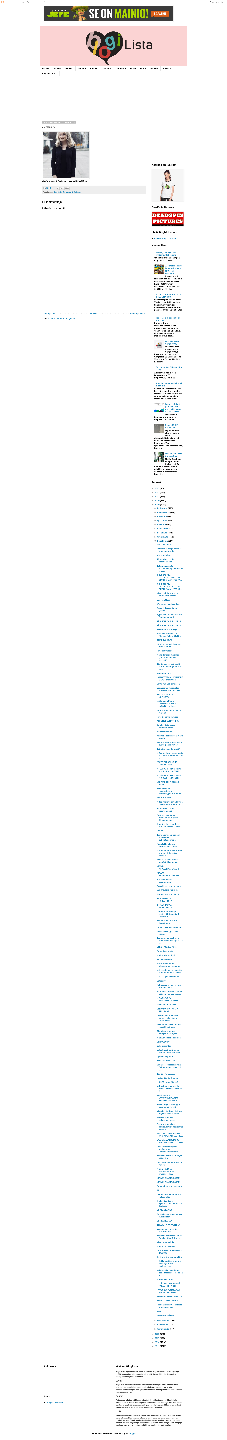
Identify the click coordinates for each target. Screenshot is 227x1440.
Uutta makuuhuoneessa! (168, 683)
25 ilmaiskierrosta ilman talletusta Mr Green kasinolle (173, 269)
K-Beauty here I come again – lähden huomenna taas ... (170, 755)
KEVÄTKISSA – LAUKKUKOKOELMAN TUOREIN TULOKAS (168, 1098)
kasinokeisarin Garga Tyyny (172, 342)
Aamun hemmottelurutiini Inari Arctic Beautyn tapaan (169, 853)
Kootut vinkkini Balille (167, 1300)
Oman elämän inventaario (169, 1186)
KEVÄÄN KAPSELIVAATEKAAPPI (168, 867)
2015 (157, 1346)
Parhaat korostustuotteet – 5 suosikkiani (169, 1305)
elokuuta (161, 524)
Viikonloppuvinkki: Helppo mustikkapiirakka (169, 1025)
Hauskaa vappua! (165, 544)
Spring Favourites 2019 (168, 894)
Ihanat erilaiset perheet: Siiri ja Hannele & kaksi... (169, 825)
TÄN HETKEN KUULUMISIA (169, 621)
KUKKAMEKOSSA (164, 959)
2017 (157, 1338)
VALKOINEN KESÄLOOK (167, 890)
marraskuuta (163, 512)
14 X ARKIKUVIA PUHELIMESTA (164, 899)
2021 (157, 496)
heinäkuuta (163, 528)
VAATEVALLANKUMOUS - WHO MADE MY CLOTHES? (170, 1134)
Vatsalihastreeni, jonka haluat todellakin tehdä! (169, 1051)
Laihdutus (108, 68)
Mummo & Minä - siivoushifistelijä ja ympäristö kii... (167, 1171)
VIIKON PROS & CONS (167, 947)
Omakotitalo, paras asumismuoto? (166, 726)
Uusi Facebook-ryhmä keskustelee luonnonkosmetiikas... (168, 1149)
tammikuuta (163, 1328)
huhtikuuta (162, 540)
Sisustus (154, 68)
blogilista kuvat (49, 73)
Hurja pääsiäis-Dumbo (167, 1078)
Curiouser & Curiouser (72, 192)
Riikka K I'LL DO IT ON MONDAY (173, 454)
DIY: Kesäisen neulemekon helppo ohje (169, 1195)
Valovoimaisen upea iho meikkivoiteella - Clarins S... (169, 1088)
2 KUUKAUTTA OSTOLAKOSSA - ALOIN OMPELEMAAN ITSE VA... (169, 577)
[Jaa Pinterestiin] (68, 188)
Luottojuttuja (163, 600)
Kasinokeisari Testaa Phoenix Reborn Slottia (169, 634)
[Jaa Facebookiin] (65, 188)
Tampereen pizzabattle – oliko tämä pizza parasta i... (170, 940)
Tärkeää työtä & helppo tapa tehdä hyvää (168, 1105)
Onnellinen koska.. (165, 951)
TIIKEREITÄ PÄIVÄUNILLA (168, 1224)
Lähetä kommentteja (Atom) (62, 318)
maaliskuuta (163, 1320)
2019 (157, 504)
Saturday (161, 980)
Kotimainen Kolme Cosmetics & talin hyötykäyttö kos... (166, 703)
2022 (157, 492)
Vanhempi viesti (137, 313)
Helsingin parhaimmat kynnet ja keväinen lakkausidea (167, 1018)
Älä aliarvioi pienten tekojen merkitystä (167, 1032)
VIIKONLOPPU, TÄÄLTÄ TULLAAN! (167, 1009)
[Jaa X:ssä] (63, 188)
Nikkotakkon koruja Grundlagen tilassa (167, 845)
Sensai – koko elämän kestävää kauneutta (167, 860)
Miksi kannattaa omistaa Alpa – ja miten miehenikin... (169, 1263)
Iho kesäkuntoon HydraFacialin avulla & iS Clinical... (169, 1203)
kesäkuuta (162, 532)
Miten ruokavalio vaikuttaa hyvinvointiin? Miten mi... (170, 803)
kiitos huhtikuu (164, 555)
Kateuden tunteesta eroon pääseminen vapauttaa (169, 992)
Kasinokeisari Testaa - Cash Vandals (170, 736)
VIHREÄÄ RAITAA (164, 1210)
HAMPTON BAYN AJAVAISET (170, 927)
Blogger (132, 1433)
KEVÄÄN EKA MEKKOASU (168, 1178)
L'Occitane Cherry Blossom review (169, 1163)
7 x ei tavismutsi (164, 731)
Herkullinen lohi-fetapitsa (169, 1296)
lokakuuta (162, 516)
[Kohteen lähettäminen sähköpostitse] (58, 188)
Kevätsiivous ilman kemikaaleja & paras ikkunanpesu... (167, 817)
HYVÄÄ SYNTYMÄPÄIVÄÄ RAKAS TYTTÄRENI (168, 1284)
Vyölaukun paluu (165, 1056)
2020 (157, 500)
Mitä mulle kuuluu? (166, 955)
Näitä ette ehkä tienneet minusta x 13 (169, 645)
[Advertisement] (94, 99)
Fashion (46, 68)
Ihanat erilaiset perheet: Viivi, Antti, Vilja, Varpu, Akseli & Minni (173, 408)
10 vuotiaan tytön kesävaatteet (165, 560)
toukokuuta (163, 536)
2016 (157, 1342)
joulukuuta (162, 508)
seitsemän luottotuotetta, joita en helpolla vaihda (169, 971)
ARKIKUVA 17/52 (164, 640)
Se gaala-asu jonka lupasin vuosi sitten (169, 1215)
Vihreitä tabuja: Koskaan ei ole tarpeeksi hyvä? (169, 743)
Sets (159, 1311)
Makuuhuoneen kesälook (168, 1037)
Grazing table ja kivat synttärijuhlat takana (166, 253)
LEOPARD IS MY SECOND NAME (168, 783)
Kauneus (94, 68)
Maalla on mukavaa (166, 1246)
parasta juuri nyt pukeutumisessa (166, 1118)
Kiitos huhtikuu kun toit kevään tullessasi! (168, 594)
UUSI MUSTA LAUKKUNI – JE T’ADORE (170, 1251)
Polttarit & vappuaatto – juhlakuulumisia (169, 549)
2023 (157, 488)
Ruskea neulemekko (166, 1004)
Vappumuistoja (164, 673)
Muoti (133, 68)
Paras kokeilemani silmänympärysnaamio (168, 964)
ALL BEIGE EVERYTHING (168, 721)
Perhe (143, 68)
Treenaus (167, 68)
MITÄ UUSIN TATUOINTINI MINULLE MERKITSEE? (169, 770)
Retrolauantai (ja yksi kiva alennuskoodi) (169, 986)
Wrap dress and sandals (168, 604)
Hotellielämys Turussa (167, 716)
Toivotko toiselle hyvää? (168, 749)
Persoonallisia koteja (167, 629)
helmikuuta (163, 1324)
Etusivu (93, 313)
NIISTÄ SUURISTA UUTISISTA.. (165, 695)
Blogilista (58, 192)
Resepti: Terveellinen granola (167, 609)
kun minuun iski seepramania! (164, 880)
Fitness (57, 68)
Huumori (82, 68)
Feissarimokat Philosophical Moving (169, 368)
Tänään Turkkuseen (166, 1074)
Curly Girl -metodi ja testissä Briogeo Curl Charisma (168, 914)
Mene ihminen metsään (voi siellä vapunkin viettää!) (168, 657)
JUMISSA (161, 830)
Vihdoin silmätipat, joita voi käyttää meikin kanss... (170, 1112)
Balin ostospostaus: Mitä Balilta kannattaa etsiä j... (169, 1067)
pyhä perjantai (164, 1045)
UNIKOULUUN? (163, 1041)
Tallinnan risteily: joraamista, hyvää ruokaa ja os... (170, 568)
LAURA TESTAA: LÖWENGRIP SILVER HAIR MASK (170, 678)
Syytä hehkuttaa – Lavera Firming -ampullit (169, 615)
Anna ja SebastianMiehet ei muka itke (169, 384)
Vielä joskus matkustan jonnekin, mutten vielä (168, 689)
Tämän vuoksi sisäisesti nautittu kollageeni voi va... (169, 666)
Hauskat (69, 68)
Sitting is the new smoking (169, 1257)
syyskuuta (162, 520)
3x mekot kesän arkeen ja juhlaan (169, 711)
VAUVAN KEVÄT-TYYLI (167, 1315)
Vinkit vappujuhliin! (166, 1242)
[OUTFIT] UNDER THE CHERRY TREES (167, 763)
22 (158, 1190)
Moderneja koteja (165, 1279)
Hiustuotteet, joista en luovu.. (168, 932)
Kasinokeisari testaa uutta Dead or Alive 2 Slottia (169, 1236)
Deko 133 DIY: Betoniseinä (171, 426)
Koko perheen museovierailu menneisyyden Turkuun (169, 791)
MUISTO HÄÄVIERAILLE (167, 1082)
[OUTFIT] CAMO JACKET (168, 976)
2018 (157, 1334)
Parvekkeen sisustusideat (169, 886)
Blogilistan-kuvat (55, 1402)
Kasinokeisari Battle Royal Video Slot (169, 1156)
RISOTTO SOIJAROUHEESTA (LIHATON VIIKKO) (168, 295)
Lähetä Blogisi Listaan (165, 238)
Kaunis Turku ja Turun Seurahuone (167, 921)
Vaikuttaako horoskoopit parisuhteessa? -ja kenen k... (170, 1272)
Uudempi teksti (50, 313)
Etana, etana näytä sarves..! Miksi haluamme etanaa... (170, 1126)
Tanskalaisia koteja (166, 1060)
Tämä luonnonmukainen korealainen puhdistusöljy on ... (168, 837)
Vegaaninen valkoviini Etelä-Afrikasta (167, 1230)
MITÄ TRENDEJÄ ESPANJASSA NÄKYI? (167, 999)
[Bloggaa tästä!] (60, 188)
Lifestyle (121, 68)
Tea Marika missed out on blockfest (168, 319)
